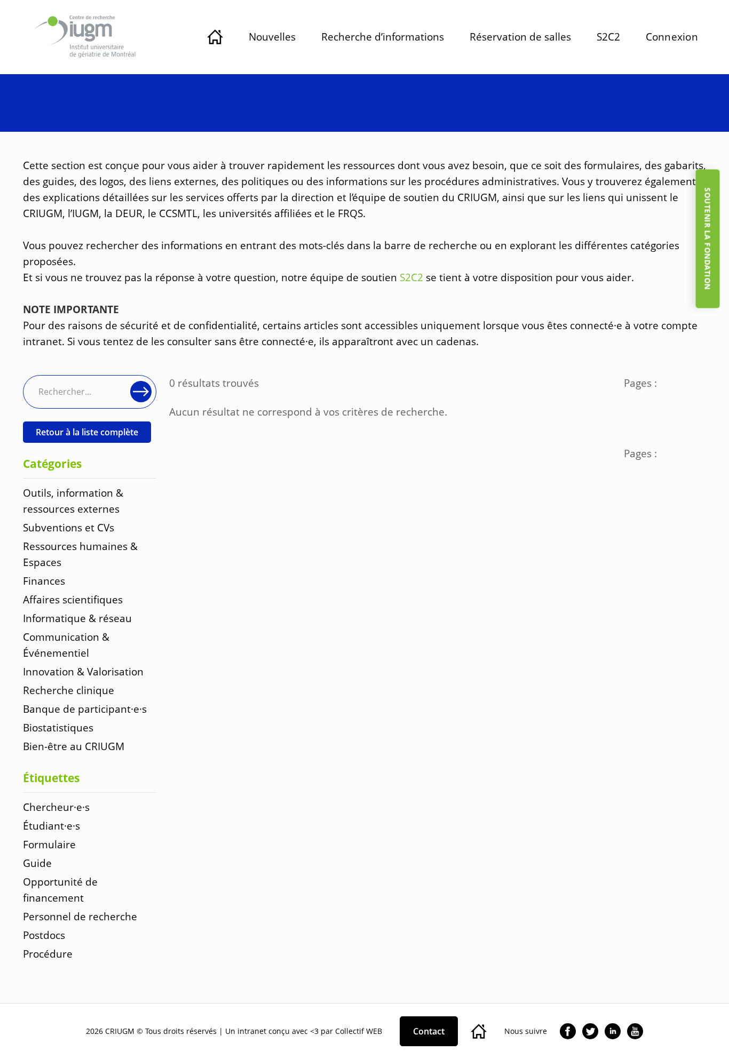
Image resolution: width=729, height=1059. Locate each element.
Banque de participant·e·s (85, 709)
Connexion (672, 36)
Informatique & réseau (77, 618)
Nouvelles (272, 36)
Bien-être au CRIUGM (73, 746)
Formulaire (49, 844)
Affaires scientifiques (73, 599)
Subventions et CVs (68, 527)
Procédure (48, 953)
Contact (429, 1031)
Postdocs (44, 935)
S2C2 (608, 36)
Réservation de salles (520, 36)
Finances (44, 581)
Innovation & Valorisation (83, 671)
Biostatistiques (58, 727)
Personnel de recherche (80, 916)
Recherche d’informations (382, 36)
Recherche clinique (68, 690)
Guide (37, 863)
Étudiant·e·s (51, 825)
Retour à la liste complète (87, 432)
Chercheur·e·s (56, 807)
